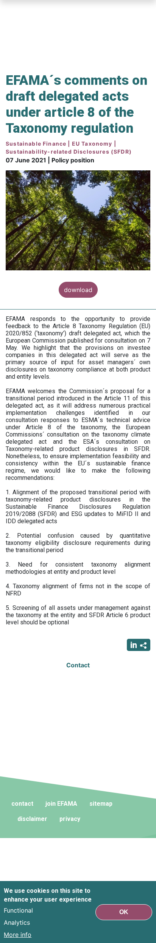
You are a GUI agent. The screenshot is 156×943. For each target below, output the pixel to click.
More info (17, 934)
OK (123, 912)
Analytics (17, 922)
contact (22, 803)
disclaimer (32, 818)
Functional (18, 910)
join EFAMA (61, 803)
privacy (69, 818)
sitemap (100, 803)
